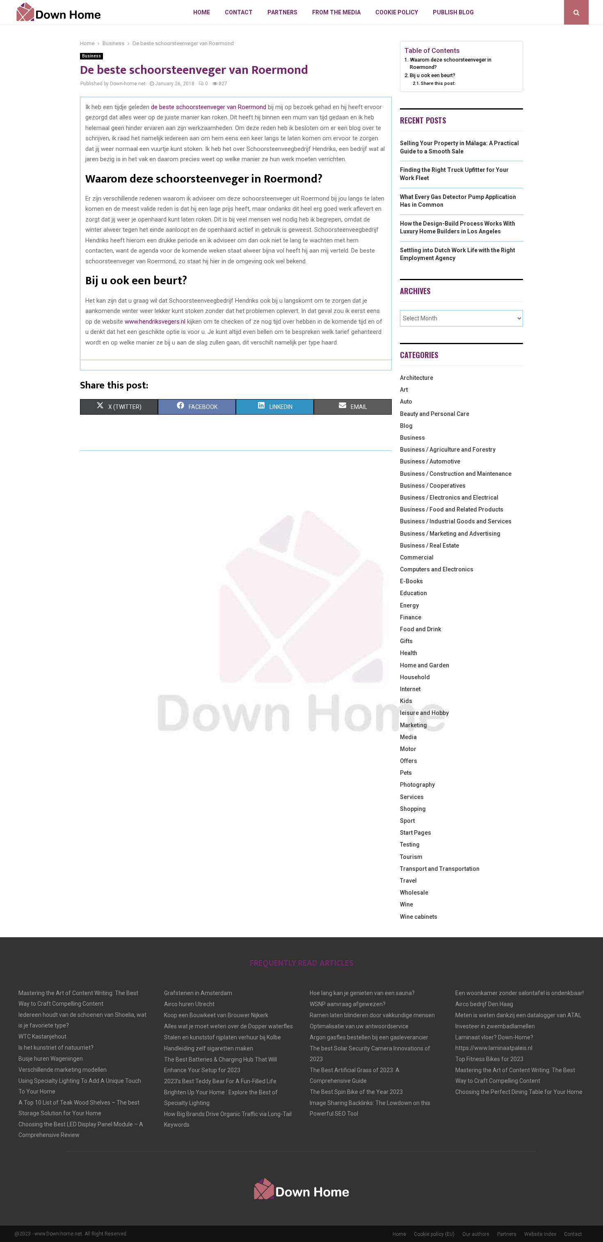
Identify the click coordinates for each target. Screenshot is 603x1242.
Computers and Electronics (436, 569)
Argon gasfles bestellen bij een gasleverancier (369, 1037)
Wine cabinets (418, 916)
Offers (408, 761)
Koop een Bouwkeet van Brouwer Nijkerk (216, 1015)
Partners (282, 12)
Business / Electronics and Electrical (449, 497)
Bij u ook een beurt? (432, 75)
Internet (410, 689)
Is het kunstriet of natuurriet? (56, 1047)
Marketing (413, 725)
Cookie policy (396, 12)
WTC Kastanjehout (42, 1036)
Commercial (417, 557)
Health (408, 653)
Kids (406, 701)
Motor (408, 749)
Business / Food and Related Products (451, 509)
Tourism (411, 857)
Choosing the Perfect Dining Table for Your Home (518, 1092)
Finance (410, 617)
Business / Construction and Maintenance (456, 473)
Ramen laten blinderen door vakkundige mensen (372, 1015)
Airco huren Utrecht (189, 1004)
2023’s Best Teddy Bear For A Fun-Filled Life (220, 1081)
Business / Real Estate (429, 545)
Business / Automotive (430, 461)
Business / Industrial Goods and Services (456, 521)
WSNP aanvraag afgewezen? (348, 1004)
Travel (408, 880)
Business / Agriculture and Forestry (448, 449)
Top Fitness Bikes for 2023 (489, 1059)
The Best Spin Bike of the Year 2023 (356, 1092)
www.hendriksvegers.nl (155, 321)
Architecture (416, 377)
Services (412, 797)
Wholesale (414, 892)
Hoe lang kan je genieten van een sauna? (362, 993)
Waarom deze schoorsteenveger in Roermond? (450, 63)
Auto (406, 401)
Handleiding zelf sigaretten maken (208, 1048)
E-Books (411, 581)
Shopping (413, 809)
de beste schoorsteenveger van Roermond (208, 107)
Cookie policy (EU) (434, 1234)
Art (404, 389)
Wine (406, 904)
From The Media (336, 12)
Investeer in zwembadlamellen (495, 1026)
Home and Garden (424, 665)
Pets (406, 772)
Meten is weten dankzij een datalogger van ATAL (518, 1015)
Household (415, 677)
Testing (410, 844)
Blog (406, 425)
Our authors (475, 1234)
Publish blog (453, 12)
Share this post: (438, 83)
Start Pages (415, 832)
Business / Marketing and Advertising (450, 533)
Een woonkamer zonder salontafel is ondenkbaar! (519, 993)
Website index (540, 1234)
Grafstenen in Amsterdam (198, 993)
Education (413, 593)
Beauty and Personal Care (434, 414)
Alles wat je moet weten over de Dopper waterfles (228, 1026)
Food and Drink (420, 629)
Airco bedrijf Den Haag (484, 1004)
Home (201, 12)
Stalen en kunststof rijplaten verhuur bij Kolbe (222, 1037)
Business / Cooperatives (433, 485)
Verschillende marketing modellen (62, 1069)
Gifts (406, 641)
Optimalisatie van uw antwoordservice (359, 1026)
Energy (409, 605)
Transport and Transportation (440, 868)
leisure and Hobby (424, 713)
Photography (417, 784)
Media (408, 737)
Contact (239, 12)
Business (91, 56)
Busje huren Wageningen (50, 1058)
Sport (407, 820)
